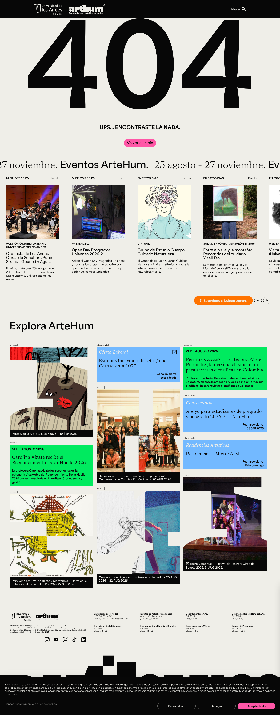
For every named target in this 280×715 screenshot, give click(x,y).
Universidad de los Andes (20, 626)
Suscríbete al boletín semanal (226, 300)
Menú (235, 9)
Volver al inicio (140, 142)
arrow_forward (267, 300)
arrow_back (258, 300)
